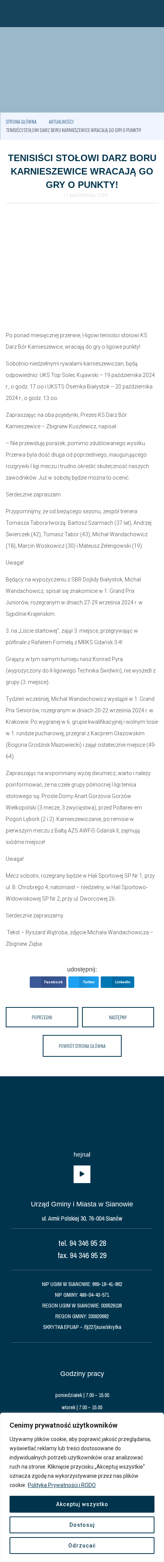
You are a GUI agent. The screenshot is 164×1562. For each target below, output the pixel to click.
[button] (9, 13)
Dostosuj (82, 1525)
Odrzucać (82, 1545)
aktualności (61, 121)
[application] (82, 1174)
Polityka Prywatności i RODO (62, 1485)
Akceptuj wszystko (82, 1504)
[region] (82, 1487)
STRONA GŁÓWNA (21, 121)
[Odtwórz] (82, 1174)
